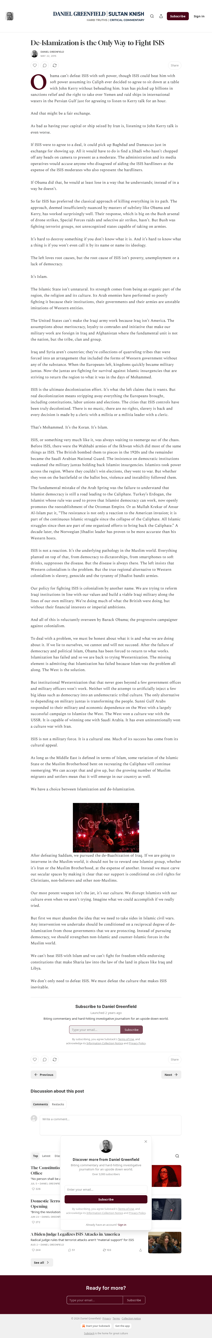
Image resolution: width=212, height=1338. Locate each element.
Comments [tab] (40, 1104)
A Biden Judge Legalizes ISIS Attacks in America (75, 1234)
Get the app (122, 1326)
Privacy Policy (137, 1213)
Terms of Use (126, 1209)
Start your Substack (98, 1326)
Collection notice (131, 1318)
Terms (116, 1318)
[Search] (152, 16)
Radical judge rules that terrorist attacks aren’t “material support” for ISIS (82, 1240)
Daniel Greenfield (52, 51)
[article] (106, 1242)
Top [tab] (35, 1156)
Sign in (199, 16)
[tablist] (48, 1104)
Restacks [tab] (58, 1104)
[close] (145, 1141)
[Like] (35, 65)
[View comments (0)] (45, 65)
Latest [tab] (46, 1156)
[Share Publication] (161, 16)
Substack (89, 1333)
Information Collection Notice (105, 1213)
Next (168, 1075)
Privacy (106, 1318)
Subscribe (178, 16)
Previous (46, 1075)
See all (39, 1262)
